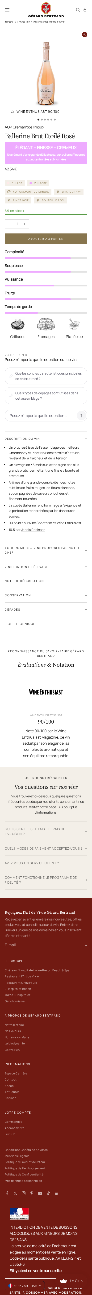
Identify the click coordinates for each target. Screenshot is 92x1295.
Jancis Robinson (33, 529)
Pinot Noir (21, 200)
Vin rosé (40, 183)
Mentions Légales (17, 1156)
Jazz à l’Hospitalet (17, 995)
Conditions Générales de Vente (26, 1150)
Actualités (12, 1092)
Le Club (10, 1134)
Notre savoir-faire (17, 1037)
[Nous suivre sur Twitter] (15, 1193)
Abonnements (14, 1128)
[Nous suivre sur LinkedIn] (56, 1193)
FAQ (60, 807)
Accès (9, 1086)
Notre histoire (14, 1025)
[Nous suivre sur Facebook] (7, 1193)
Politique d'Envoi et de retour (25, 1162)
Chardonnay (71, 191)
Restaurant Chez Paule (21, 983)
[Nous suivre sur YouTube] (40, 1193)
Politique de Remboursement (25, 1168)
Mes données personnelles (23, 1181)
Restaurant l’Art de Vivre (22, 976)
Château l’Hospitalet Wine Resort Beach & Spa (37, 970)
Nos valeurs (13, 1031)
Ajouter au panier (46, 239)
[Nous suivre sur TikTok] (48, 1193)
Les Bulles (23, 22)
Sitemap (10, 1098)
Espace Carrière (16, 1073)
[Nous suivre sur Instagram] (23, 1193)
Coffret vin (12, 1050)
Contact (11, 1079)
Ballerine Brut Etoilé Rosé (49, 22)
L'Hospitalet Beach (18, 989)
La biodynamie (15, 1043)
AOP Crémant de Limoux (31, 191)
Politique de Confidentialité (24, 1174)
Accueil (9, 22)
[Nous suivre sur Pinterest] (31, 1193)
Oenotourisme (15, 1001)
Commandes (13, 1122)
